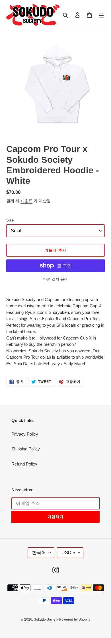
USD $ (68, 552)
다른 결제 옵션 (55, 279)
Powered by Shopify (74, 619)
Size (10, 220)
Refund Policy (24, 464)
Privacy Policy (24, 434)
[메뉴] (101, 15)
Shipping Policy (25, 448)
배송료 (26, 200)
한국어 (39, 552)
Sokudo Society (46, 619)
